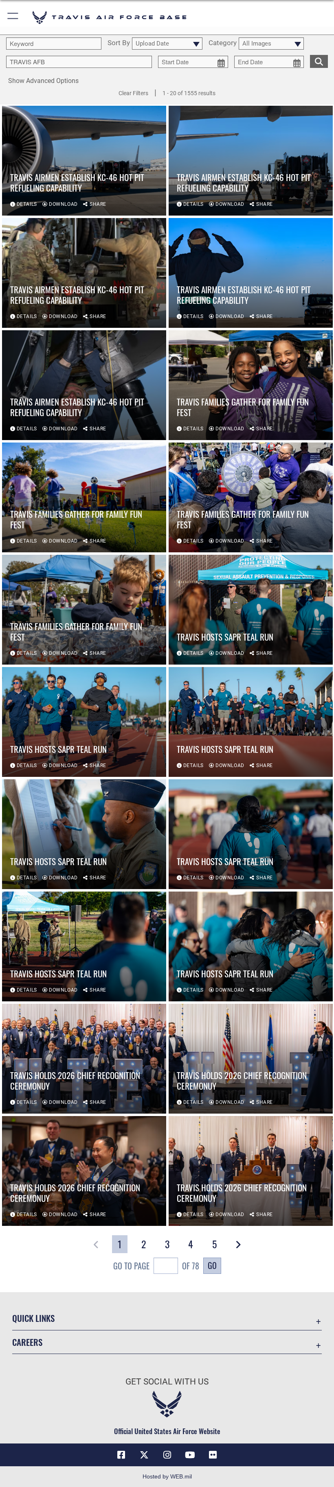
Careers (27, 1342)
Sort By (119, 43)
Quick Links (33, 1318)
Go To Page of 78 (156, 1266)
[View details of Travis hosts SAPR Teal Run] (251, 610)
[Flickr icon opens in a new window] (213, 1455)
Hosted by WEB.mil (167, 1476)
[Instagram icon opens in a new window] (167, 1455)
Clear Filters (133, 93)
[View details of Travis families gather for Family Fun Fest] (251, 385)
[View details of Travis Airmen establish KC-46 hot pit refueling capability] (84, 161)
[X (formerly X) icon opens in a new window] (144, 1455)
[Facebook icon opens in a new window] (121, 1455)
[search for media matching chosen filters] (319, 60)
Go (212, 1265)
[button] (13, 17)
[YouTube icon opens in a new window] (190, 1455)
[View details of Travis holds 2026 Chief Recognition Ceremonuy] (84, 1059)
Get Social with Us (167, 1382)
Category (223, 43)
